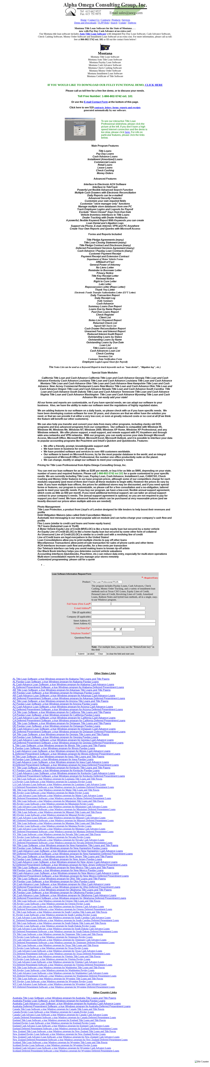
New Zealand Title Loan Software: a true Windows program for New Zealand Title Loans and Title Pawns (64, 1031)
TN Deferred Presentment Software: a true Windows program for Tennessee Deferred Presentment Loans (64, 942)
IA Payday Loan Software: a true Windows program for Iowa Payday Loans (53, 759)
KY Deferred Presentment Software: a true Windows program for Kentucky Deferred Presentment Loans (69, 776)
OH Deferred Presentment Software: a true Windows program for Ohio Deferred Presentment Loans (66, 887)
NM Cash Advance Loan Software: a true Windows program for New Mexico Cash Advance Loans (66, 873)
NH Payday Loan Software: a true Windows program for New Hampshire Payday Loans (60, 848)
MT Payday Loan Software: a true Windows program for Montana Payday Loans (52, 826)
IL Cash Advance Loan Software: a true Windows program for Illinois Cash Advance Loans (61, 751)
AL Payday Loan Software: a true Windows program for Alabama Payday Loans (56, 681)
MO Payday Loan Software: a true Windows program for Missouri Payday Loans (52, 815)
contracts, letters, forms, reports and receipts (117, 107)
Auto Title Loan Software (92, 34)
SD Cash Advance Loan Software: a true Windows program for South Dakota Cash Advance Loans (61, 928)
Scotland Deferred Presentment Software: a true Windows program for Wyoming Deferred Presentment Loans (66, 1050)
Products (116, 20)
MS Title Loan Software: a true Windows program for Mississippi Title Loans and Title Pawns (58, 801)
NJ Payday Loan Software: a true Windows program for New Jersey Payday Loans (57, 859)
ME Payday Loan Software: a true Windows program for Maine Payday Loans (51, 792)
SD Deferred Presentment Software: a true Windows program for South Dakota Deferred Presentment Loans (65, 931)
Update (122, 22)
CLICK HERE (154, 84)
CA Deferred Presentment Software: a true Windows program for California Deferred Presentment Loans (69, 720)
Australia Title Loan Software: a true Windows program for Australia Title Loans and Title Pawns (64, 998)
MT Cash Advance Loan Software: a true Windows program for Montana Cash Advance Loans (59, 828)
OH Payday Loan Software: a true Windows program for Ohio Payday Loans (54, 881)
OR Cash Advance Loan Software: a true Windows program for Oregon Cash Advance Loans (58, 906)
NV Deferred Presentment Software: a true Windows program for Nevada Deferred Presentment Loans (62, 842)
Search (114, 22)
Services (126, 20)
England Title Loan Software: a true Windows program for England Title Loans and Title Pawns (59, 1020)
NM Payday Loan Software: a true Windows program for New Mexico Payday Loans (58, 870)
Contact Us (93, 20)
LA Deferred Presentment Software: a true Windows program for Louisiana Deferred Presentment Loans (63, 787)
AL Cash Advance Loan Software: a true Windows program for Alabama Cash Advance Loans (63, 684)
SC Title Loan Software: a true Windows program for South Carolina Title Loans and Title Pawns (60, 912)
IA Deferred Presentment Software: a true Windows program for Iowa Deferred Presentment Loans (66, 765)
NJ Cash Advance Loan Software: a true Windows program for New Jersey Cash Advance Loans (65, 862)
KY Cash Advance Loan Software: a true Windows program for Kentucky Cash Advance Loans (64, 773)
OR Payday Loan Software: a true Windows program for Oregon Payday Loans (51, 903)
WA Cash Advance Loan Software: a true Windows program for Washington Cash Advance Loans (60, 973)
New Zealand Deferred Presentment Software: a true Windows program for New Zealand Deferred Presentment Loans (70, 1039)
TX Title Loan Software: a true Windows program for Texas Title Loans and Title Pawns (56, 945)
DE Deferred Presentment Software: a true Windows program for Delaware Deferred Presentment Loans (69, 731)
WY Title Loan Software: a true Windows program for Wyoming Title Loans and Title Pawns (58, 978)
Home (84, 20)
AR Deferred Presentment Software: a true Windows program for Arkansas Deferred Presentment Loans (69, 698)
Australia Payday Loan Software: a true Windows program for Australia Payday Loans (59, 1000)
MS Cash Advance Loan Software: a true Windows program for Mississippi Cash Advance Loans (60, 806)
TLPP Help (103, 22)
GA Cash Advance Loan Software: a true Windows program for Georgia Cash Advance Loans (63, 740)
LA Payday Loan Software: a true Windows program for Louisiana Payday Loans (52, 781)
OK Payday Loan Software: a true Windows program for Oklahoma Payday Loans (57, 892)
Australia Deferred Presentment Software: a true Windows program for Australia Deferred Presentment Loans (72, 1006)
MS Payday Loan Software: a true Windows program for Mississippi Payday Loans (53, 803)
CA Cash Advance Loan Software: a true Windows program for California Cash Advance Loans (64, 717)
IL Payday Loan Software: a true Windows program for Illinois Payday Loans (54, 748)
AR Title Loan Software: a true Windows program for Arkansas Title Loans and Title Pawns (62, 690)
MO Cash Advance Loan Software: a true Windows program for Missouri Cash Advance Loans (59, 817)
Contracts (105, 20)
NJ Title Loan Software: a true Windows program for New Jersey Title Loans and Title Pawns (63, 856)
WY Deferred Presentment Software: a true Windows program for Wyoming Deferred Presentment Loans (64, 987)
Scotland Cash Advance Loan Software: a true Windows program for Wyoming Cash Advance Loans (62, 1048)
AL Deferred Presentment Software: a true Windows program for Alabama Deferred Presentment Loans (68, 687)
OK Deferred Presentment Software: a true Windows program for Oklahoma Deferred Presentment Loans (69, 898)
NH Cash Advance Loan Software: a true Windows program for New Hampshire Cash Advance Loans (68, 851)
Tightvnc (132, 22)
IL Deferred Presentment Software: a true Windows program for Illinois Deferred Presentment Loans (66, 754)
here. (127, 132)
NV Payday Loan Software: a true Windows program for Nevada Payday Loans (51, 837)
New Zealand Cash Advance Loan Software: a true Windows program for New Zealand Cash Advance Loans (66, 1037)
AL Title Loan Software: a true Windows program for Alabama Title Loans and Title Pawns (61, 679)
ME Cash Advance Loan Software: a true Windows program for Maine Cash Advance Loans (58, 795)
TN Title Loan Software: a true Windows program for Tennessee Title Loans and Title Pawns (58, 934)
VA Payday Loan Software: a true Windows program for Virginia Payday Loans (51, 959)
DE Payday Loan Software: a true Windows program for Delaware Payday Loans (56, 726)
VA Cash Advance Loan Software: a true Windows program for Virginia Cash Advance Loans (58, 962)
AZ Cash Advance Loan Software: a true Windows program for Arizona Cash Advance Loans (63, 706)
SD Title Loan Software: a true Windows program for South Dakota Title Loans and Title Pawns (59, 923)
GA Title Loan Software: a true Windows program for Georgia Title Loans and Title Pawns (61, 734)
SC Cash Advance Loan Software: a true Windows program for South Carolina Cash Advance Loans (62, 917)
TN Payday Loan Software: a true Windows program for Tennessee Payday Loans (53, 937)
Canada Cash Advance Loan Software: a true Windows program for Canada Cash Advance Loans (60, 1014)
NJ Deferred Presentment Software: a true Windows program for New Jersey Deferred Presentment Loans (70, 865)
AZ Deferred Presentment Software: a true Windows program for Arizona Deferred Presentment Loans (68, 709)
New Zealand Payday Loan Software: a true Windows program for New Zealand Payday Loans (59, 1034)
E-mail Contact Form (96, 102)
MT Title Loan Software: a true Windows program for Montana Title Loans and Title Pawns (57, 823)
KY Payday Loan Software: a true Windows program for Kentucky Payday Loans (56, 770)
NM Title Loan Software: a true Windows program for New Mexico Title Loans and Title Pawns (63, 867)
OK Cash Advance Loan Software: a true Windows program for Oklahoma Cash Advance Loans (64, 895)
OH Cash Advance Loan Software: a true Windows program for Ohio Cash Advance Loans (61, 884)
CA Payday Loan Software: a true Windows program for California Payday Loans (56, 715)
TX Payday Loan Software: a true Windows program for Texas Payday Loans (50, 948)
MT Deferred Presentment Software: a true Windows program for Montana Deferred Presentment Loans (63, 831)
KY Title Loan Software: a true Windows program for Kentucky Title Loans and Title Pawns (61, 767)
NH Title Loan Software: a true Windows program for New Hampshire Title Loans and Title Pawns (65, 845)
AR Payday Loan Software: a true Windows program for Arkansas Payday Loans (56, 692)
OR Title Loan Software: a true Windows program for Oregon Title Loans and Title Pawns (56, 901)
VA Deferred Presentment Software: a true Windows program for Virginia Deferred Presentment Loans (62, 964)
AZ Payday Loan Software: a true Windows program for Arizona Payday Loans (55, 704)
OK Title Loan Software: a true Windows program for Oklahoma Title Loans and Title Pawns (62, 889)
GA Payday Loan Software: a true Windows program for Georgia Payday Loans (55, 737)
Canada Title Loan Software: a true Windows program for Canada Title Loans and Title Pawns (58, 1009)
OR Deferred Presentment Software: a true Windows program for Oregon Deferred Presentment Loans (62, 909)
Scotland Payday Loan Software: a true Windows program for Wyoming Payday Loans (55, 1045)
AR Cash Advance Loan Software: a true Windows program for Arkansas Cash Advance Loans (64, 695)
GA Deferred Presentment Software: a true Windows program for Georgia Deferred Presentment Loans (68, 742)
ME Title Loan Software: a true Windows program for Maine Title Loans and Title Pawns (56, 790)
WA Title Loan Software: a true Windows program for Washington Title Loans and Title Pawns (59, 967)
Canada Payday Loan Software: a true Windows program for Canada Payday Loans (53, 1012)
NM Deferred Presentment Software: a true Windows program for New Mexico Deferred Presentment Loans (71, 876)
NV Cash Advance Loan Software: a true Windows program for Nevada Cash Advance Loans (58, 840)
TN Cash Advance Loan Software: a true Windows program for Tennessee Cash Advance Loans (59, 939)
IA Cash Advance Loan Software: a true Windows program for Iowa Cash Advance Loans (61, 762)
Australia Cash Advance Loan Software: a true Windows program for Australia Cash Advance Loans (67, 1003)
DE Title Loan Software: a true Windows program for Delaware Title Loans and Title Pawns (62, 723)
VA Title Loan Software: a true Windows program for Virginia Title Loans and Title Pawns (57, 956)
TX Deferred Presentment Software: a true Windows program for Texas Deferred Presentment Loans (61, 953)
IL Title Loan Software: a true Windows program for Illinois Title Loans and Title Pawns (59, 745)
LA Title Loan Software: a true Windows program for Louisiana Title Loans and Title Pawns (57, 779)
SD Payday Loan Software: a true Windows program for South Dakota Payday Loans (54, 926)
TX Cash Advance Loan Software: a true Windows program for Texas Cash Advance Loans (57, 951)
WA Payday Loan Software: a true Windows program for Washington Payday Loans (53, 970)
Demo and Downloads (85, 22)
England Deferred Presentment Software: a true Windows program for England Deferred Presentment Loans (65, 1028)
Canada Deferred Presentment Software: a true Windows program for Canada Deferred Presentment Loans (64, 1017)
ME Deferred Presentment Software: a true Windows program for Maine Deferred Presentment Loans (62, 798)
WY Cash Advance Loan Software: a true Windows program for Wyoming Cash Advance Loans (60, 984)
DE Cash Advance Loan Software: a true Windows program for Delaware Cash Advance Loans (64, 729)
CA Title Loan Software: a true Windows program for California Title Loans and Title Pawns (62, 712)
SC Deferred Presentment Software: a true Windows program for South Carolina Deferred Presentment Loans (66, 920)
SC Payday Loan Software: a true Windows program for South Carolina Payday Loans (55, 914)
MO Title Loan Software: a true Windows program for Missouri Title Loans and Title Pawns (57, 812)
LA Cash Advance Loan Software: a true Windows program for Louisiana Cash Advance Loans (59, 784)
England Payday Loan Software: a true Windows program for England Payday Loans (54, 1023)
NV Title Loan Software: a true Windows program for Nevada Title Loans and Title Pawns (57, 834)
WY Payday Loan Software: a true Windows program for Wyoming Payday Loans (53, 981)
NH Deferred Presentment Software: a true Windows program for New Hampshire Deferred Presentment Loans (73, 853)
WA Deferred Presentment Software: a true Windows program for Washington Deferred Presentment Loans (64, 976)
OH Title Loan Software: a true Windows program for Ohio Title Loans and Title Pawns (59, 878)
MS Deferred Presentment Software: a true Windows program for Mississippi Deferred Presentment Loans (64, 809)
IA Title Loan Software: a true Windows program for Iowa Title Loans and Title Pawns (58, 756)
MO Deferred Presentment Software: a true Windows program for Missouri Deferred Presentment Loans (63, 820)
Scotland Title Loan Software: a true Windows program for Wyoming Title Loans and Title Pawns (60, 1042)
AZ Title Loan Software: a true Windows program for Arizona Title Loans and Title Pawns (60, 701)
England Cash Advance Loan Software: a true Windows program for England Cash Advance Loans (61, 1025)
